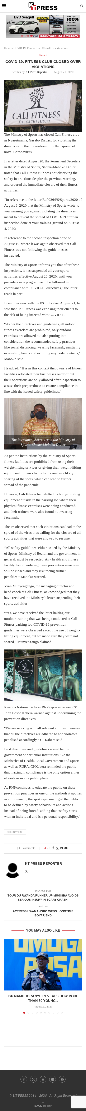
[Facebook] (23, 1079)
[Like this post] (48, 848)
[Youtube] (62, 1079)
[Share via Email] (65, 848)
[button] (7, 976)
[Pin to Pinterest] (61, 848)
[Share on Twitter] (57, 848)
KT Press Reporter (36, 72)
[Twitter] (33, 1079)
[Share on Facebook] (53, 848)
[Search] (82, 6)
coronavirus (15, 832)
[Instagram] (43, 1079)
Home (7, 48)
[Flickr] (52, 1079)
